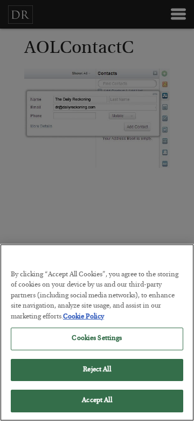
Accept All (97, 400)
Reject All (96, 370)
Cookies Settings (97, 338)
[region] (97, 332)
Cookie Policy (83, 317)
